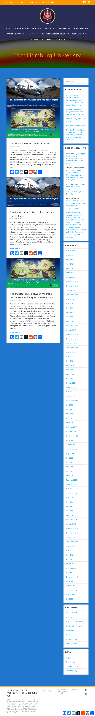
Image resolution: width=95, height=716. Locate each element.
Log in (68, 657)
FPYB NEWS (70, 617)
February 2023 (71, 427)
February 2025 (71, 326)
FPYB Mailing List (62, 692)
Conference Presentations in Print (29, 143)
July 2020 (69, 550)
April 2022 (70, 471)
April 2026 (70, 264)
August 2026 (71, 251)
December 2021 (72, 484)
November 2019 (72, 581)
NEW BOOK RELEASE (74, 626)
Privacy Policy (46, 691)
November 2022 (72, 440)
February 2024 (71, 378)
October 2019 (71, 586)
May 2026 (70, 259)
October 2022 (71, 445)
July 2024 (69, 356)
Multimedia (65, 28)
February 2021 (71, 520)
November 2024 (72, 339)
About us (36, 28)
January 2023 (71, 431)
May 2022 (70, 467)
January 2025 (71, 330)
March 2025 (70, 321)
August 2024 (71, 352)
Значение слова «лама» (75, 125)
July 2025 (69, 303)
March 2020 (70, 564)
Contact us (59, 39)
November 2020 (72, 533)
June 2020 (70, 555)
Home (7, 28)
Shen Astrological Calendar (54, 34)
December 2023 (72, 387)
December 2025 (72, 281)
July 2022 (69, 458)
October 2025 (71, 290)
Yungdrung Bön (21, 28)
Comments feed (72, 666)
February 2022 (71, 480)
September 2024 (72, 348)
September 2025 (72, 295)
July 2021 (69, 497)
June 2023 (70, 409)
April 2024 (70, 370)
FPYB (68, 153)
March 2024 (70, 374)
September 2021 (72, 493)
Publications (49, 28)
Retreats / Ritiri (80, 34)
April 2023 (70, 418)
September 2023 (72, 400)
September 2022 (72, 449)
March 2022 (70, 475)
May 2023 (70, 414)
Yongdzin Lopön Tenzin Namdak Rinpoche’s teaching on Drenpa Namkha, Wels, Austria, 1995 (75, 158)
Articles (33, 34)
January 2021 (71, 524)
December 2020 (72, 528)
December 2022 (72, 436)
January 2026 (71, 277)
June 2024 (70, 361)
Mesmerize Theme (12, 713)
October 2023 (71, 396)
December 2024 (72, 334)
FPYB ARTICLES (72, 613)
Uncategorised (71, 644)
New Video (70, 630)
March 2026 (70, 268)
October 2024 (71, 343)
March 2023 (70, 423)
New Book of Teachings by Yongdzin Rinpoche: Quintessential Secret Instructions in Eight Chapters (75, 135)
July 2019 (69, 599)
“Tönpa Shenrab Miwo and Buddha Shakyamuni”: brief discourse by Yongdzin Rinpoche (75, 189)
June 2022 (70, 462)
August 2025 (71, 299)
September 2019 (72, 590)
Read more (14, 248)
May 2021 (70, 506)
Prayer (68, 635)
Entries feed (70, 662)
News (48, 39)
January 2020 (71, 572)
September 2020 (72, 542)
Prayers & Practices (17, 34)
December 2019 (72, 577)
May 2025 (70, 312)
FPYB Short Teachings (74, 622)
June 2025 (70, 308)
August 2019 (71, 594)
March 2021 (70, 515)
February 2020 (71, 568)
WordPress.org (71, 671)
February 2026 (71, 273)
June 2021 (70, 502)
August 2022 (71, 453)
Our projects (36, 39)
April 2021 (70, 511)
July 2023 (69, 405)
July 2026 (69, 255)
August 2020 (71, 546)
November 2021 (72, 489)
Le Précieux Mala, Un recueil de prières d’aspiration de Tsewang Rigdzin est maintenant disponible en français (75, 100)
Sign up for (61, 690)
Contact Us (76, 690)
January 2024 (71, 383)
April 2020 (70, 559)
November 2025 (72, 286)
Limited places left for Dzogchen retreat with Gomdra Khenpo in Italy (75, 111)
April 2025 (70, 317)
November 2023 (72, 392)
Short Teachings (81, 28)
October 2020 (71, 537)
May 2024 (70, 365)
